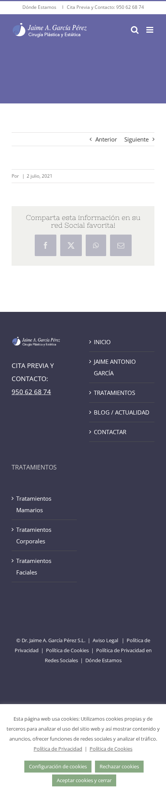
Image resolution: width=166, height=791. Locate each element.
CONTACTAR (110, 432)
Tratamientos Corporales (33, 535)
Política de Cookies (67, 650)
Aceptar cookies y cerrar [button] (84, 780)
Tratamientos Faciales (33, 566)
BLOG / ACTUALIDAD (121, 412)
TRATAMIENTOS (114, 392)
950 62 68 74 (130, 7)
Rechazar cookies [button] (119, 766)
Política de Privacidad (58, 748)
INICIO (102, 342)
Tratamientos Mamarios (33, 504)
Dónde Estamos (40, 7)
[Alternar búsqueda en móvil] (135, 30)
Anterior (106, 139)
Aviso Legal (105, 640)
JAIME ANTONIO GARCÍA (115, 367)
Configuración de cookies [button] (58, 766)
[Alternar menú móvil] (150, 30)
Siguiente (136, 139)
